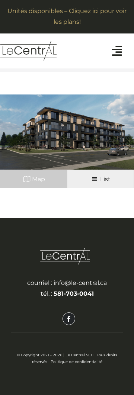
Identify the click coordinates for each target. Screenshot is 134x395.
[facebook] (69, 318)
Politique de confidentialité (76, 361)
